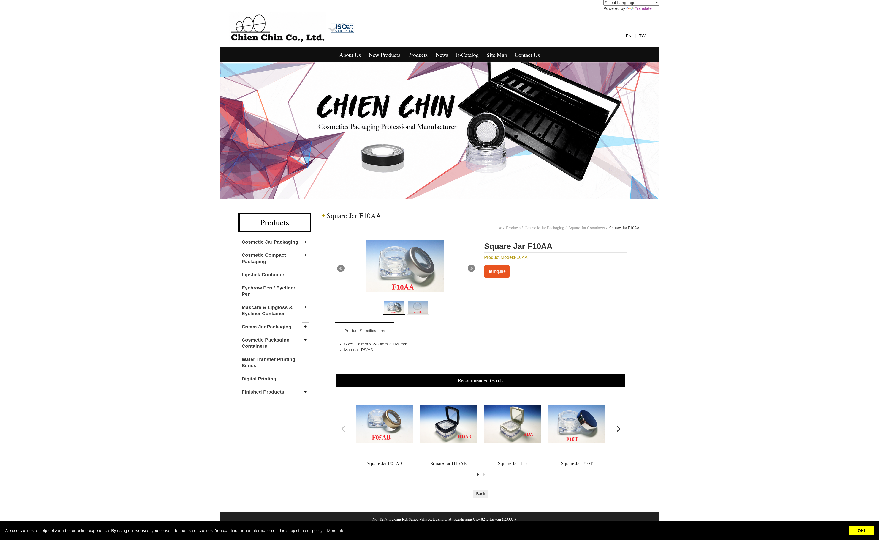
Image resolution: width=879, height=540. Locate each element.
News (442, 54)
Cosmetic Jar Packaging (270, 242)
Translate (643, 8)
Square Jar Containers (586, 228)
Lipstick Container (263, 274)
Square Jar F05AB (384, 463)
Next (471, 268)
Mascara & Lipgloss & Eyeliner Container (267, 310)
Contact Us (527, 54)
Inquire (499, 271)
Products (418, 54)
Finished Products (263, 391)
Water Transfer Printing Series (268, 362)
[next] (618, 429)
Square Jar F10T (577, 463)
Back (480, 493)
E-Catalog (467, 54)
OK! (861, 530)
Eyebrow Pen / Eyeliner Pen (268, 291)
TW (641, 35)
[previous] (344, 429)
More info (335, 530)
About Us (350, 54)
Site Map (496, 54)
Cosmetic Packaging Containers (266, 343)
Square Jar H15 (513, 463)
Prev (341, 268)
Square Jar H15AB (448, 463)
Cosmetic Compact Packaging (264, 258)
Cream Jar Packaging (266, 326)
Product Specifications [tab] (364, 330)
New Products (384, 54)
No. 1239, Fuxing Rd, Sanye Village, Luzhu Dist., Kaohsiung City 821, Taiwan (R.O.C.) (444, 519)
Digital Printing (259, 378)
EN (630, 35)
